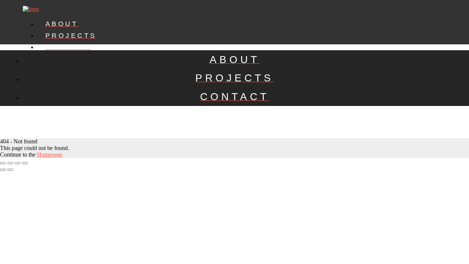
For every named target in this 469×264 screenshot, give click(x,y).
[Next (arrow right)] (10, 170)
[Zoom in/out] (25, 163)
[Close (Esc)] (3, 163)
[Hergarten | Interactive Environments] (31, 9)
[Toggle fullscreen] (18, 163)
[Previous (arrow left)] (3, 170)
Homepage (49, 154)
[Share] (10, 163)
